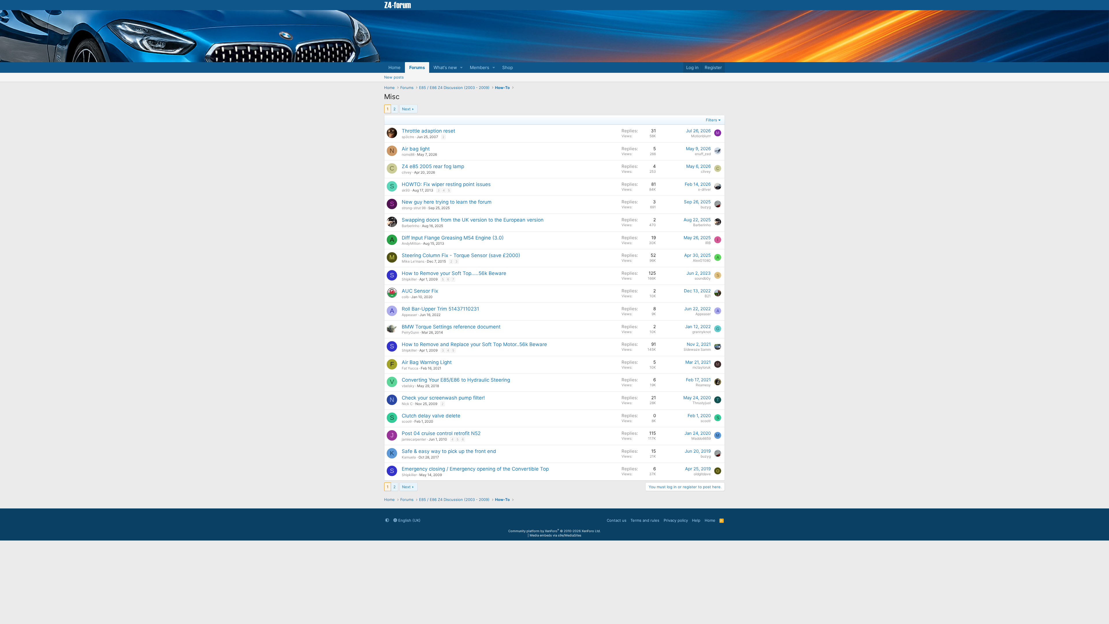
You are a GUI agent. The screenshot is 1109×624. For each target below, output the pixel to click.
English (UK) (408, 520)
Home (394, 67)
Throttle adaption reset (428, 131)
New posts (394, 77)
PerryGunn (410, 332)
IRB (708, 243)
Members (479, 67)
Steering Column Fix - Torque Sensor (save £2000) (461, 255)
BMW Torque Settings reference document (451, 327)
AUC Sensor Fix (420, 291)
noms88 (408, 154)
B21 (708, 296)
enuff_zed (703, 154)
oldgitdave (702, 474)
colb (405, 297)
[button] (461, 67)
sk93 (406, 190)
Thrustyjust (702, 403)
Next (406, 109)
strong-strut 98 (414, 208)
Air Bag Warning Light (427, 362)
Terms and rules (644, 520)
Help (696, 520)
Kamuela (409, 457)
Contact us (616, 520)
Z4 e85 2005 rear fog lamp (433, 166)
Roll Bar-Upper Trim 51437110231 (440, 309)
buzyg (706, 207)
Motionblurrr (701, 136)
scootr (407, 421)
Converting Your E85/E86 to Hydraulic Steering (456, 380)
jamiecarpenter (414, 439)
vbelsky (408, 386)
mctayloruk (702, 367)
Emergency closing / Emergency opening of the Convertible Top (475, 469)
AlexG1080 (702, 260)
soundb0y (703, 278)
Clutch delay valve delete (431, 416)
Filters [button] (711, 120)
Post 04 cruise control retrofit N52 (441, 433)
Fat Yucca (410, 368)
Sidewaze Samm (697, 349)
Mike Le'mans (413, 261)
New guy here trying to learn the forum (447, 202)
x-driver (704, 189)
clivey (407, 172)
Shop (507, 67)
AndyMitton (411, 243)
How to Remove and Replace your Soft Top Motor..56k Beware (474, 344)
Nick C (407, 404)
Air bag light (416, 149)
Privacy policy (676, 520)
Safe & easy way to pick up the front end (449, 451)
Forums (417, 67)
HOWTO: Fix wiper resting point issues (446, 184)
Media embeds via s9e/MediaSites (555, 535)
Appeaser (409, 315)
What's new (445, 67)
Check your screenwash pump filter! (443, 398)
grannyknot (701, 332)
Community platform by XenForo (554, 531)
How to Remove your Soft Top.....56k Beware (454, 273)
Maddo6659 (701, 438)
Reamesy (703, 385)
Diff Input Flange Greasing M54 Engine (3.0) (453, 238)
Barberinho (410, 226)
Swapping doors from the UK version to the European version (473, 220)
